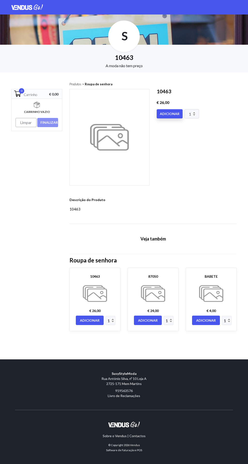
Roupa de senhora (98, 84)
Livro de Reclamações (124, 396)
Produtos (75, 84)
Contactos (137, 436)
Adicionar (169, 114)
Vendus (135, 445)
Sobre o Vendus (115, 436)
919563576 (124, 391)
